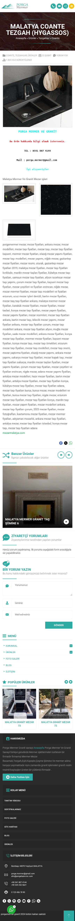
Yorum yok (62, 55)
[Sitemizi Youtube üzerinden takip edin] (24, 901)
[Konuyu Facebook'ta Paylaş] (61, 443)
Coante (55, 38)
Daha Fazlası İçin (19, 777)
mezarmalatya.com (14, 433)
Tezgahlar (44, 38)
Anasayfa (21, 38)
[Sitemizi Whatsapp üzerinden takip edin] (33, 901)
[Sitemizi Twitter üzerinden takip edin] (9, 901)
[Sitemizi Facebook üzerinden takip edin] (4, 901)
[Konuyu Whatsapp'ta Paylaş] (70, 443)
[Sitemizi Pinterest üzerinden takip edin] (29, 901)
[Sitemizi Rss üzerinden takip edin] (38, 901)
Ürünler (32, 38)
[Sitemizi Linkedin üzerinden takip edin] (19, 901)
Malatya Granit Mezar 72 (55, 723)
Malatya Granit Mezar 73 (19, 723)
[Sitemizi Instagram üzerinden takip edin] (14, 901)
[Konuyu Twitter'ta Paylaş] (66, 443)
